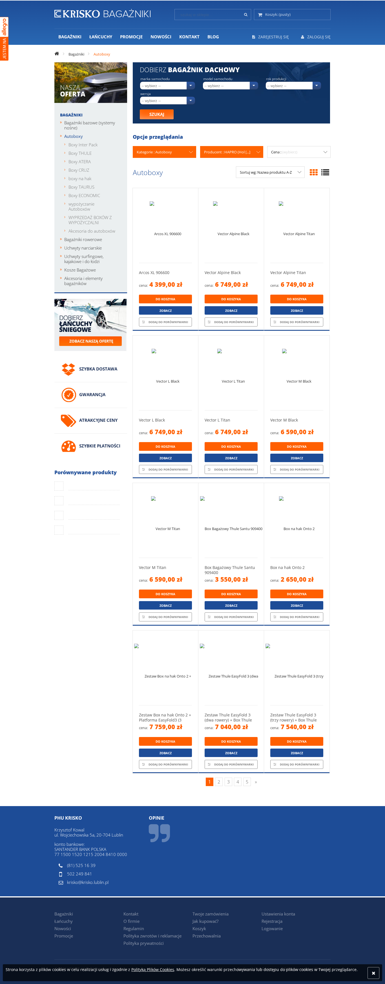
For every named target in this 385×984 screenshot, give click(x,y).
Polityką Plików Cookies (152, 969)
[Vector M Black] (296, 373)
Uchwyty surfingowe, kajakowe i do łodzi (83, 258)
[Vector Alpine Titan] (296, 225)
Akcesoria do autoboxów (91, 231)
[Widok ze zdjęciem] (314, 172)
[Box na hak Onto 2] (296, 520)
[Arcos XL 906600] (165, 225)
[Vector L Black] (165, 373)
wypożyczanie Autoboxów (81, 206)
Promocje (63, 936)
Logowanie (272, 928)
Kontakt (130, 914)
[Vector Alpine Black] (231, 225)
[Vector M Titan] (165, 520)
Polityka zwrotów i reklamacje (152, 936)
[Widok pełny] (325, 172)
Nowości (62, 928)
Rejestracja (272, 921)
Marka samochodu (155, 79)
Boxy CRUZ (78, 170)
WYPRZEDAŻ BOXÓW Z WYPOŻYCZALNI (90, 220)
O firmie (131, 921)
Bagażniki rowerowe (83, 239)
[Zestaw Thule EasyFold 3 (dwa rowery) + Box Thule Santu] (231, 667)
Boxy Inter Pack (83, 144)
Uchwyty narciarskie (83, 248)
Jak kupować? (205, 921)
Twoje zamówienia (211, 914)
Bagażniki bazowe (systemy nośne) (89, 125)
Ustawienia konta (278, 914)
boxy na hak (79, 178)
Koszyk (199, 928)
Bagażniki (71, 115)
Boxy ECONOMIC (84, 195)
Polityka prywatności (143, 943)
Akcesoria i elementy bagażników (83, 280)
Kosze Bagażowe (80, 270)
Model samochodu (217, 79)
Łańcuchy (63, 921)
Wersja (145, 94)
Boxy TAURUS (81, 187)
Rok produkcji (276, 79)
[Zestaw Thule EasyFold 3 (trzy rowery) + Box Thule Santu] (296, 667)
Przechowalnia (207, 936)
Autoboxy (73, 136)
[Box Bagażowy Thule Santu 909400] (231, 520)
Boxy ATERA (79, 161)
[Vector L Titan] (231, 373)
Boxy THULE (80, 153)
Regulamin (133, 928)
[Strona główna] (102, 12)
